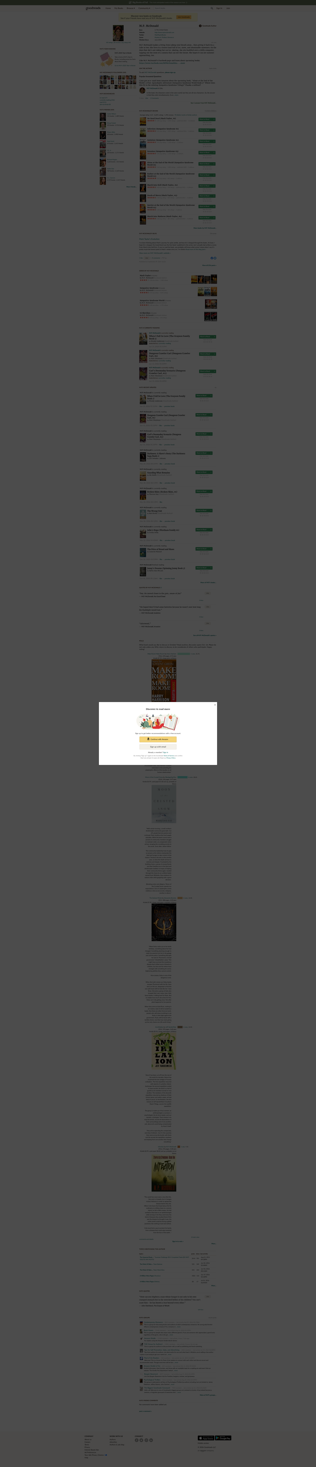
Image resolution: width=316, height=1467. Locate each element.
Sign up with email (158, 747)
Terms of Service (169, 755)
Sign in (165, 752)
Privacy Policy (171, 758)
